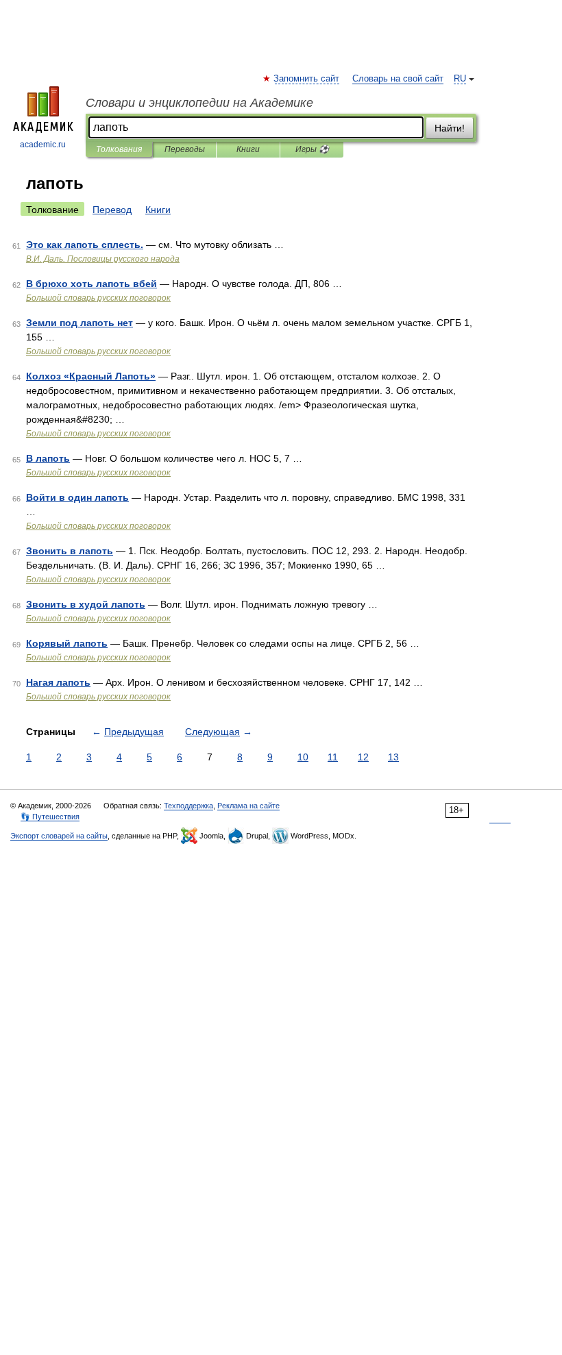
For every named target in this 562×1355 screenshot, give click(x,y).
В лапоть (48, 458)
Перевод (112, 209)
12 (363, 756)
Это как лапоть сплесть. (84, 244)
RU (460, 79)
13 (393, 756)
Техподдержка (188, 805)
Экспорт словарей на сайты (59, 836)
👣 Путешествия (50, 816)
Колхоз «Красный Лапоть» (91, 376)
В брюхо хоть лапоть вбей (91, 283)
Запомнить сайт (307, 79)
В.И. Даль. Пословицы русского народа (103, 259)
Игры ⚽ (312, 149)
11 (333, 756)
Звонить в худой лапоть (85, 604)
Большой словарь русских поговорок (98, 298)
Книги (248, 149)
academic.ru (43, 144)
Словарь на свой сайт (397, 79)
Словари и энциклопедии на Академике (199, 103)
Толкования (119, 149)
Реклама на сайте (248, 805)
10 (302, 756)
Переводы (184, 149)
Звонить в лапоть (69, 550)
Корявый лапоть (67, 643)
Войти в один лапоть (77, 497)
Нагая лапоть (58, 682)
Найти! (450, 128)
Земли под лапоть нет (79, 322)
